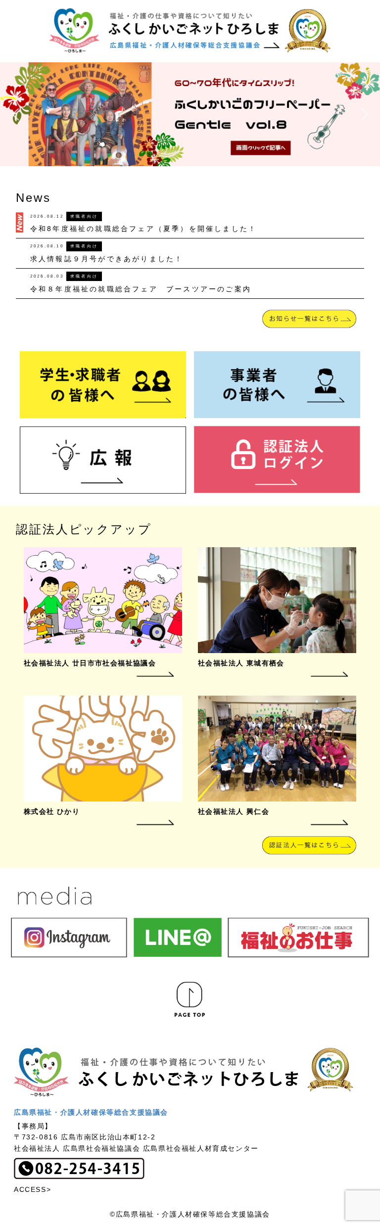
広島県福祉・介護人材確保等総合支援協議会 (91, 1112)
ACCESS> (32, 1189)
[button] (190, 114)
